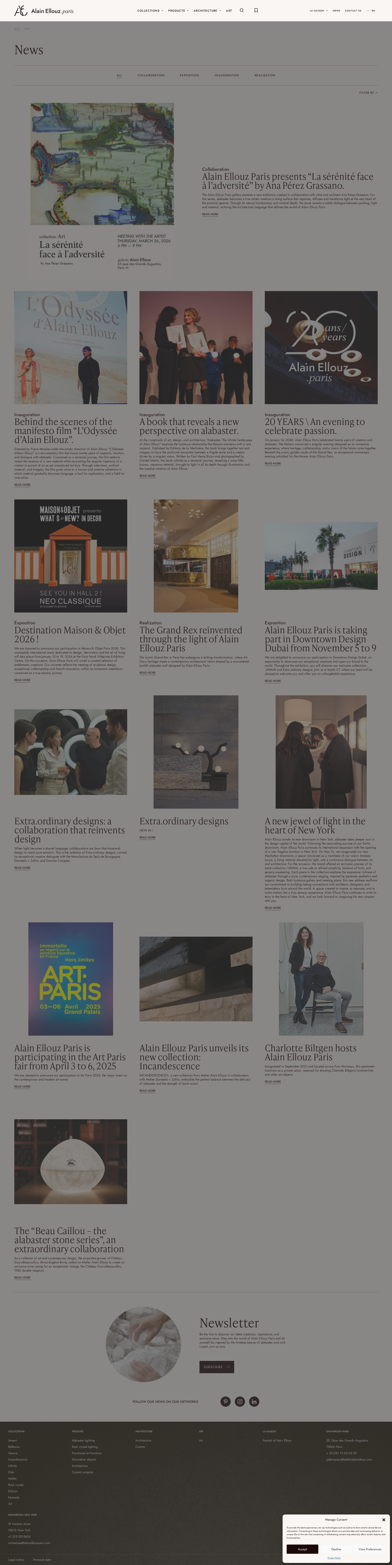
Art (10, 1504)
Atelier (12, 1478)
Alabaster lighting (83, 1440)
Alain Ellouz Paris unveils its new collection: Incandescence (193, 1056)
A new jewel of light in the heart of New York (315, 825)
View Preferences (370, 1549)
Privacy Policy (334, 1557)
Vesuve (13, 1453)
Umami (12, 1440)
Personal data (42, 1559)
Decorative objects (84, 1459)
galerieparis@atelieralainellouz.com (349, 1459)
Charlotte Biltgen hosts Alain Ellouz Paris (311, 1052)
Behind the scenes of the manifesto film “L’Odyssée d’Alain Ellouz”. (65, 430)
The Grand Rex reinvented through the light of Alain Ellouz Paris (190, 639)
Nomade (14, 1497)
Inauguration (227, 75)
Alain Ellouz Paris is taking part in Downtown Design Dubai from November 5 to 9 (320, 639)
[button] (384, 1520)
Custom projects (82, 1472)
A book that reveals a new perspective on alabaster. (189, 426)
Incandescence (18, 1459)
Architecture (80, 1466)
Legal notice (16, 1559)
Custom (140, 1447)
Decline (336, 1549)
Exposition (189, 75)
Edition (12, 1491)
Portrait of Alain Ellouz (277, 1440)
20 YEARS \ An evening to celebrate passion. (315, 426)
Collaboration (151, 75)
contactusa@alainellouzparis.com (29, 1543)
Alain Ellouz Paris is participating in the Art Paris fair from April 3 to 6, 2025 (70, 1056)
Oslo (11, 1472)
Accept (302, 1549)
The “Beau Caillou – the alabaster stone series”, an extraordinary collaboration (69, 1239)
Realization (265, 75)
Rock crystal (15, 1485)
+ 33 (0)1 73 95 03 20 (341, 1453)
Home (17, 28)
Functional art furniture (86, 1453)
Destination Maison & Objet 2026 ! (70, 634)
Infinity (12, 1466)
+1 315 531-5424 (19, 1536)
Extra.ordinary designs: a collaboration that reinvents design (69, 830)
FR (367, 10)
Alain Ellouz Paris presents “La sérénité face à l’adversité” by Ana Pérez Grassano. (287, 180)
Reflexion (14, 1447)
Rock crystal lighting (85, 1447)
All (119, 75)
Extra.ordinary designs (183, 821)
